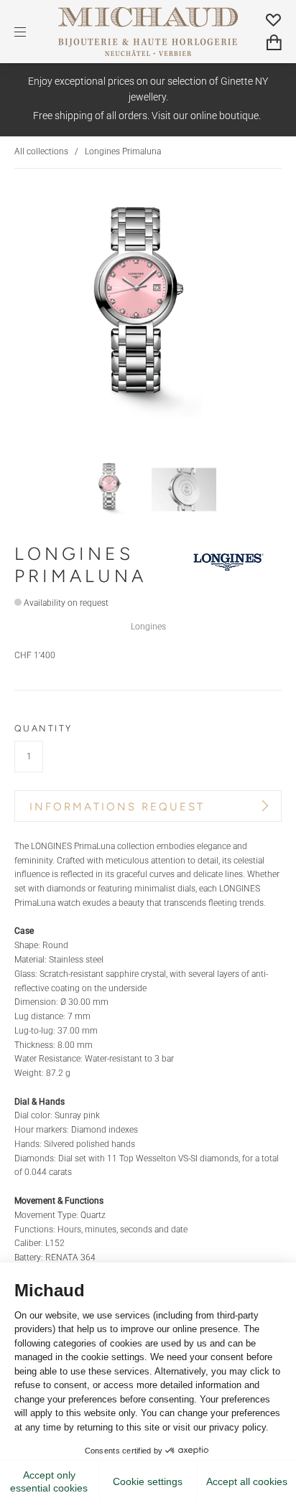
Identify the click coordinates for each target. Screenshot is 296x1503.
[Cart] (274, 42)
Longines (148, 627)
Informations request (117, 806)
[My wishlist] (274, 19)
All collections (41, 151)
